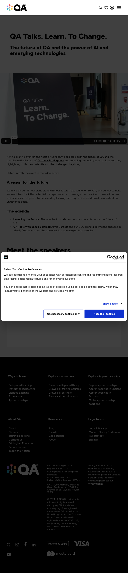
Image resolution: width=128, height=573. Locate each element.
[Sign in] (112, 7)
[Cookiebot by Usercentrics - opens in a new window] (109, 257)
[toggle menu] (119, 7)
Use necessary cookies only (63, 313)
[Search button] (100, 7)
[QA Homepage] (17, 7)
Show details (110, 303)
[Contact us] (106, 7)
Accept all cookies (104, 313)
